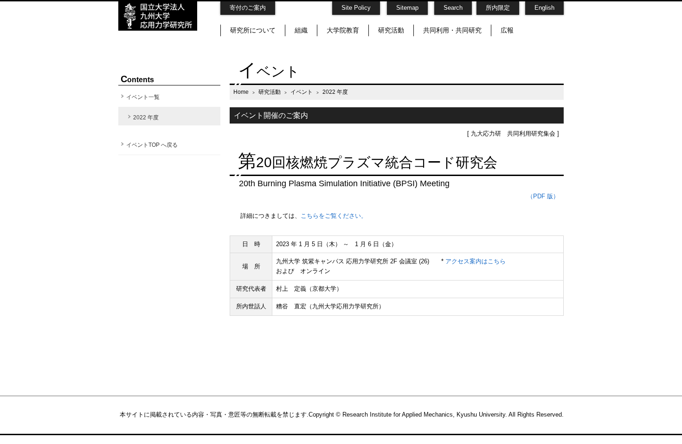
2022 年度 (146, 117)
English (544, 7)
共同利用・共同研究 (452, 30)
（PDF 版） (543, 196)
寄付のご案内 (248, 7)
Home (241, 92)
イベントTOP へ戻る (152, 145)
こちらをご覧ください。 (334, 215)
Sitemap (407, 7)
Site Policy (356, 7)
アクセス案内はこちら (475, 261)
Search (453, 7)
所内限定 (498, 7)
